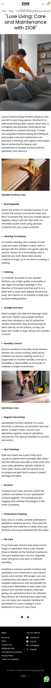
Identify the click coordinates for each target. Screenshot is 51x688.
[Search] (43, 4)
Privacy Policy (7, 655)
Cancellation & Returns (12, 652)
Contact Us (7, 644)
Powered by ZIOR (37, 670)
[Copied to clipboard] (28, 617)
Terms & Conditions (10, 659)
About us (5, 637)
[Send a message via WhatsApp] (46, 679)
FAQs (4, 641)
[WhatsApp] (22, 617)
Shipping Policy (8, 648)
